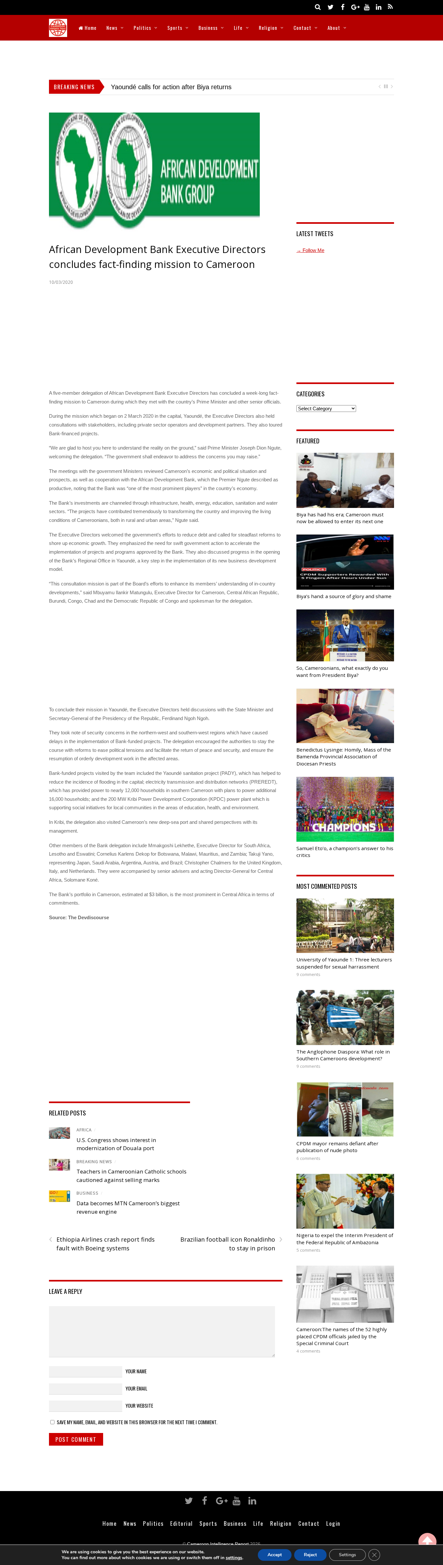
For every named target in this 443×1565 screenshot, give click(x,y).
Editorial (181, 1523)
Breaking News (94, 1162)
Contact (302, 27)
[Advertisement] (221, 58)
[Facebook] (342, 6)
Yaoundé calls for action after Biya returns (158, 86)
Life (238, 27)
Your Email (136, 1388)
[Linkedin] (378, 6)
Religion (268, 27)
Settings (347, 1555)
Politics (142, 27)
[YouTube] (366, 6)
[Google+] (354, 6)
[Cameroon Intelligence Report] (58, 32)
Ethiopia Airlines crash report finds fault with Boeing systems (102, 1244)
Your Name (136, 1371)
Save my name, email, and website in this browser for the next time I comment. (137, 1422)
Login (333, 1523)
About (334, 27)
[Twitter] (330, 6)
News (111, 27)
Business (208, 27)
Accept (275, 1555)
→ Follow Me (310, 250)
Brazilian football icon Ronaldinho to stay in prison (231, 1244)
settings (234, 1558)
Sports (174, 27)
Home (90, 27)
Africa (84, 1130)
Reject (310, 1555)
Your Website (139, 1406)
